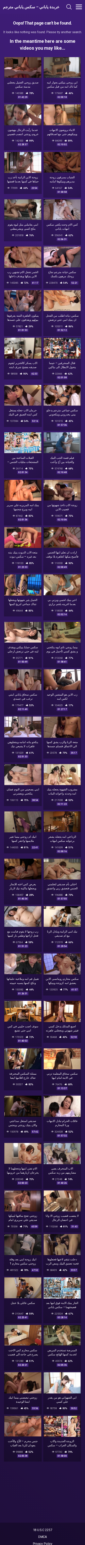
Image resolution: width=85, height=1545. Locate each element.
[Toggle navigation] (79, 7)
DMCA (42, 1537)
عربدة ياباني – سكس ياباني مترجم (26, 7)
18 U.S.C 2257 (42, 1530)
